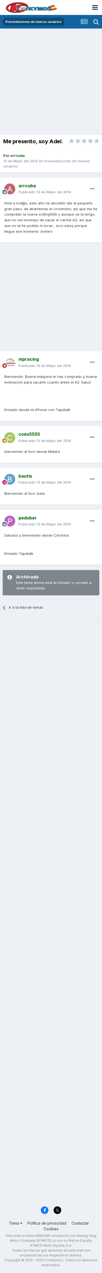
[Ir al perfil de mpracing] (9, 362)
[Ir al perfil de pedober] (9, 521)
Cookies (51, 1229)
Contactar (80, 1223)
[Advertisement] (51, 82)
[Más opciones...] (92, 189)
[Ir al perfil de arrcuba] (9, 188)
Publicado (44, 192)
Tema (14, 1223)
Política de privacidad (46, 1223)
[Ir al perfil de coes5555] (9, 437)
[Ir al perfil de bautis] (9, 479)
